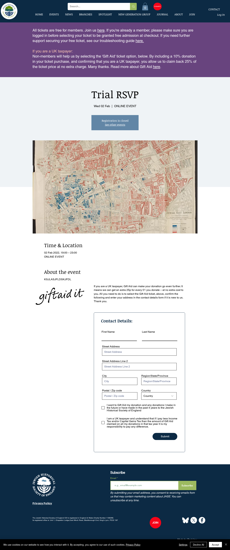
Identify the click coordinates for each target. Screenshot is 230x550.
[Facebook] (202, 520)
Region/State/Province (154, 376)
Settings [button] (183, 544)
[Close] (226, 544)
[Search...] (133, 6)
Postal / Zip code (112, 390)
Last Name (148, 332)
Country (146, 390)
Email (113, 478)
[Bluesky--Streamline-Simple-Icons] (185, 520)
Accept (215, 544)
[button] (145, 6)
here (101, 30)
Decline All (198, 544)
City (104, 376)
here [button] (156, 67)
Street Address (111, 346)
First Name (108, 332)
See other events (115, 125)
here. (140, 41)
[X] (193, 520)
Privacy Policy (133, 544)
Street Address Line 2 (115, 361)
